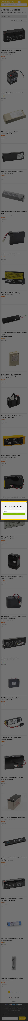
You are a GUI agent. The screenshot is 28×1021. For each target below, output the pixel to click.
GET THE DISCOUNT (14, 513)
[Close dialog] (25, 502)
